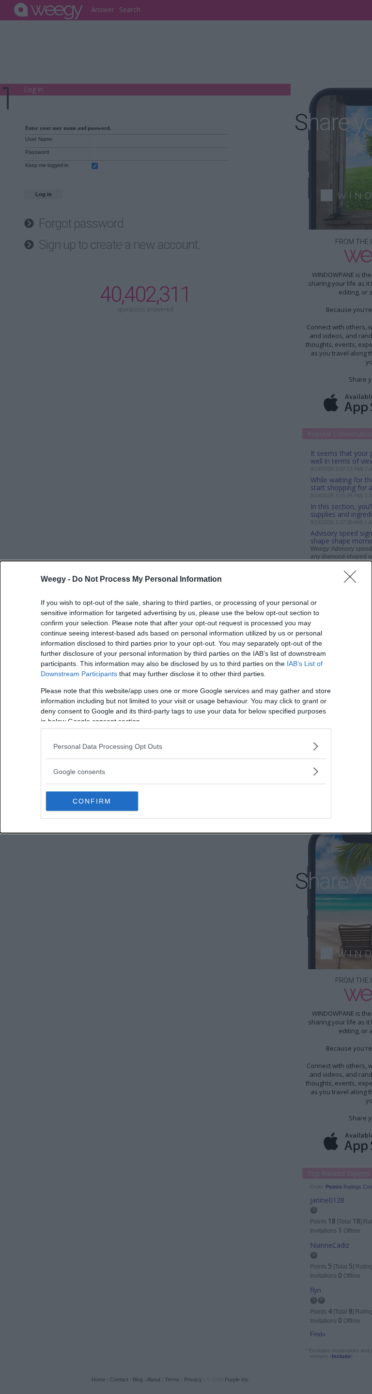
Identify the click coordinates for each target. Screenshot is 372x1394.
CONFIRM (92, 801)
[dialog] (186, 697)
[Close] (353, 580)
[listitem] (186, 746)
